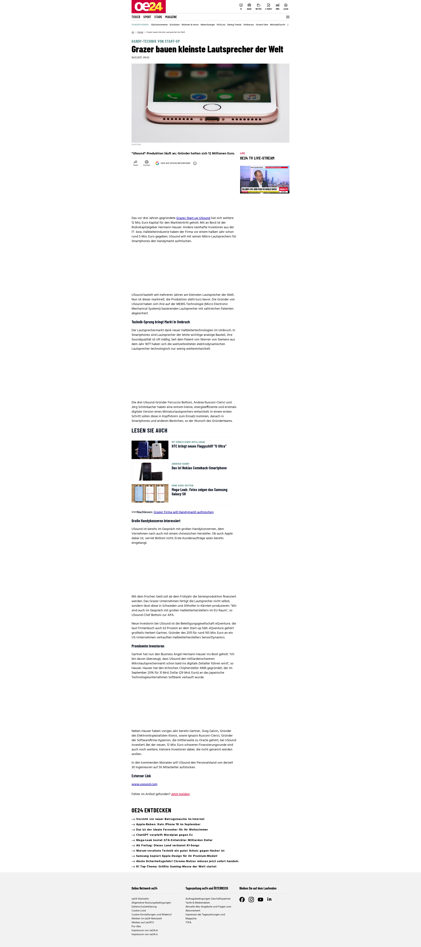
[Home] (133, 32)
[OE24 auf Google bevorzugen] (195, 163)
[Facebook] (242, 899)
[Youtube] (260, 899)
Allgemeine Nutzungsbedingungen (151, 903)
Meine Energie (208, 24)
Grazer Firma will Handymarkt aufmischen (184, 512)
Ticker (136, 17)
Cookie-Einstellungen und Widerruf (152, 915)
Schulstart (175, 24)
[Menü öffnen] (287, 17)
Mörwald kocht (277, 24)
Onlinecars (248, 24)
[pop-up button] (279, 188)
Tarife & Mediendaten (198, 903)
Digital (140, 32)
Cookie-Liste (139, 911)
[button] (245, 188)
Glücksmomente (159, 24)
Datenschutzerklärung (144, 907)
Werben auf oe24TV (143, 922)
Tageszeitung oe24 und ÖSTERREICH (207, 888)
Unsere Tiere (262, 24)
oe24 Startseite (140, 899)
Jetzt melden (180, 794)
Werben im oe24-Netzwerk (147, 919)
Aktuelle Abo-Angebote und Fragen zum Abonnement (208, 909)
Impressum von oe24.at (145, 930)
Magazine (171, 17)
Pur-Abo (136, 926)
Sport (147, 17)
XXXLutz (221, 24)
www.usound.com (144, 784)
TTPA (188, 922)
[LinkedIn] (269, 899)
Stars (158, 17)
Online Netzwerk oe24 (144, 888)
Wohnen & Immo (190, 24)
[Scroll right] (287, 25)
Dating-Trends (234, 24)
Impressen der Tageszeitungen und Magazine (205, 917)
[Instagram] (251, 899)
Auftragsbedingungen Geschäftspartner (208, 899)
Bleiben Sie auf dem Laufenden (257, 888)
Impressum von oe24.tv (145, 934)
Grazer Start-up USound (193, 218)
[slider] (256, 188)
